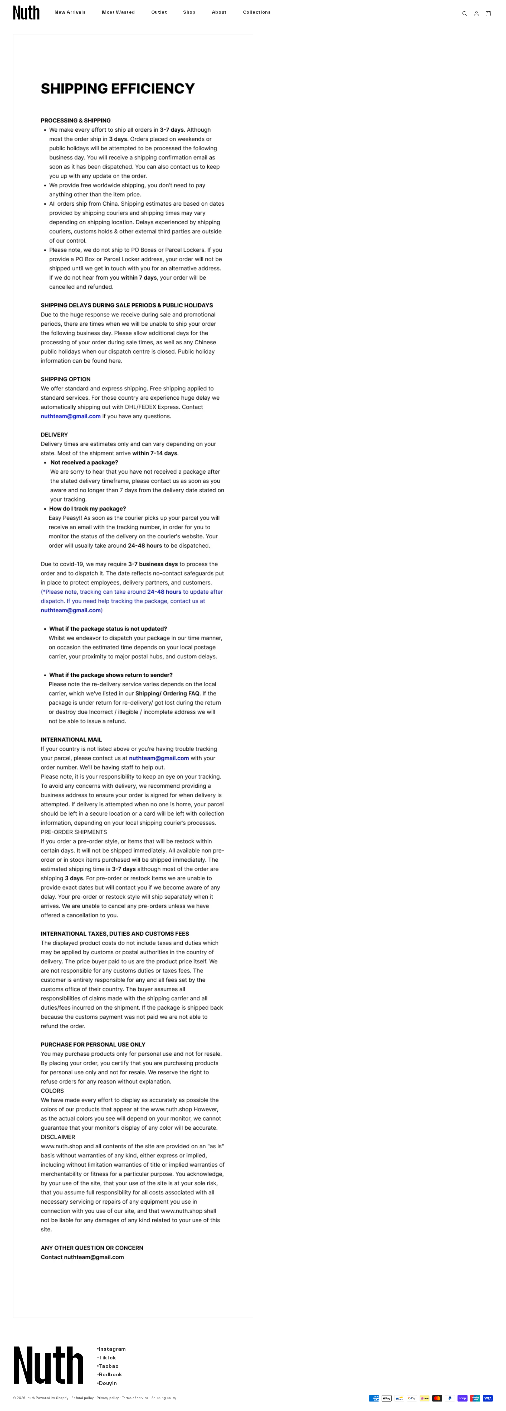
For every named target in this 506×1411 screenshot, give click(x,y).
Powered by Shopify (52, 1397)
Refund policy (82, 1397)
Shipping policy (164, 1397)
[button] (219, 12)
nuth (31, 1397)
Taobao (109, 1366)
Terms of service (135, 1397)
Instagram (112, 1349)
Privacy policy (108, 1397)
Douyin (108, 1383)
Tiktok (107, 1357)
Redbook (110, 1374)
